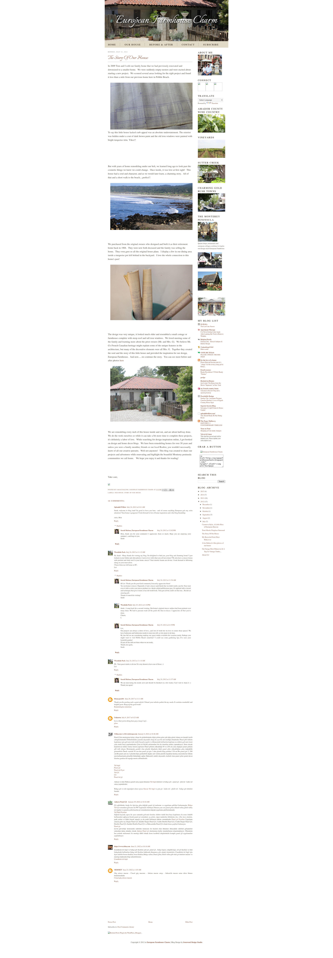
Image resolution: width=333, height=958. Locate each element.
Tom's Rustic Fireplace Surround (213, 530)
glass (116, 723)
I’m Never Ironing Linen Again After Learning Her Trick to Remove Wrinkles (212, 334)
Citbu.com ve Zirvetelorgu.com (125, 734)
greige (203, 377)
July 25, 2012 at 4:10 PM (141, 605)
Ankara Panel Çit (120, 801)
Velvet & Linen (206, 434)
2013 (203, 498)
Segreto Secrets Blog (208, 405)
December (206, 504)
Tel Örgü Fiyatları (120, 812)
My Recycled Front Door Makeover (211, 538)
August (205, 518)
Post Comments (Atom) (126, 927)
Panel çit (117, 768)
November (206, 508)
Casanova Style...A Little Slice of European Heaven (212, 525)
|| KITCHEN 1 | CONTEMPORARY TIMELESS (211, 424)
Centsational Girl (207, 347)
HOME (112, 44)
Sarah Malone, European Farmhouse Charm (135, 490)
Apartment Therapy (208, 329)
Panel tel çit (118, 777)
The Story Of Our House (210, 533)
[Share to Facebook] (170, 490)
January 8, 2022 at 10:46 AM (148, 734)
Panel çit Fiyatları (178, 819)
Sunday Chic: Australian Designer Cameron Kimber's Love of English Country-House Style (212, 400)
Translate (215, 103)
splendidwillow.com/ (208, 413)
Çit (115, 775)
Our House (133, 44)
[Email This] (163, 490)
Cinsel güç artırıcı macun (123, 878)
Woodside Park (119, 552)
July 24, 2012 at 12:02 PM (166, 530)
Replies (119, 526)
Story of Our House (132, 493)
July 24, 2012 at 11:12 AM (135, 552)
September (206, 514)
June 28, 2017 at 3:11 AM (134, 699)
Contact (188, 44)
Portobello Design (207, 396)
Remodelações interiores (123, 707)
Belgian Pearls (206, 339)
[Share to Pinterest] (173, 490)
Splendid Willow (120, 507)
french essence (206, 370)
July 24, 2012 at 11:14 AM (135, 660)
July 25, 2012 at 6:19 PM (166, 625)
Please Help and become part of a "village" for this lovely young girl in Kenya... (212, 364)
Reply (116, 521)
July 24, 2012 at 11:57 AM (166, 679)
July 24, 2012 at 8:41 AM (136, 507)
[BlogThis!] (165, 490)
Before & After (161, 44)
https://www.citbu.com (122, 846)
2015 (203, 491)
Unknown (117, 717)
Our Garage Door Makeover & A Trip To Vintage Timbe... (213, 550)
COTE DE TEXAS (207, 352)
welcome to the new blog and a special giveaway (210, 392)
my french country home (210, 388)
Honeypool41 (119, 698)
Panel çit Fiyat (119, 770)
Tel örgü (117, 765)
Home (150, 922)
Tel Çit (116, 772)
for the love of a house (208, 360)
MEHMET (118, 869)
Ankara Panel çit (143, 831)
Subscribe (211, 44)
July (204, 521)
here (121, 360)
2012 (203, 501)
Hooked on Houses (207, 381)
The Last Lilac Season (207, 326)
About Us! (205, 555)
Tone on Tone (205, 428)
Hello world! (205, 349)
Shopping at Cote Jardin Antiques (211, 431)
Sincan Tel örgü (149, 789)
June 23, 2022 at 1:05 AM (132, 870)
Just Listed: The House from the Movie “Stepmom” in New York (211, 384)
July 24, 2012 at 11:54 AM (166, 580)
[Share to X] (168, 490)
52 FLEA (204, 324)
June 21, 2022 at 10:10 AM (140, 846)
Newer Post (112, 922)
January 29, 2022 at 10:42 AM (138, 802)
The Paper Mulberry (208, 421)
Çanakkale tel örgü (121, 859)
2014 (203, 495)
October (206, 511)
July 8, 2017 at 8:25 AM (130, 717)
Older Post (189, 922)
